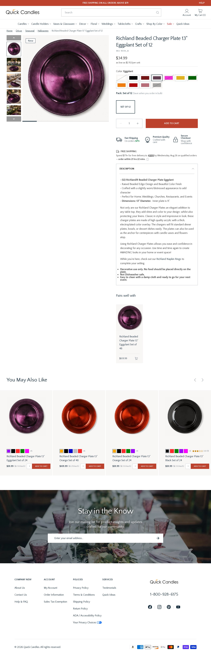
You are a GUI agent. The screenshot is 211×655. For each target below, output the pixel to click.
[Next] (202, 380)
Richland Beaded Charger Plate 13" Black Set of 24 (184, 458)
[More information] (147, 159)
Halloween (43, 31)
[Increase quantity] (137, 123)
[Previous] (195, 380)
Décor (19, 31)
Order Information (54, 594)
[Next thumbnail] (14, 119)
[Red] (133, 85)
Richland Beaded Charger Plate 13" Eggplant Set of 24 (26, 458)
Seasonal (29, 31)
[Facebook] (150, 607)
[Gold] (180, 78)
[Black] (133, 78)
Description (127, 168)
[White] (121, 78)
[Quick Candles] (22, 12)
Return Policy (80, 608)
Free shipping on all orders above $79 (106, 3)
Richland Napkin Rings (168, 259)
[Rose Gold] (145, 85)
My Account (50, 587)
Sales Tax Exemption (55, 601)
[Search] (157, 12)
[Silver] (156, 85)
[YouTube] (178, 607)
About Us (20, 587)
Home (10, 31)
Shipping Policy (81, 601)
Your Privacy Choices (84, 622)
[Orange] (121, 85)
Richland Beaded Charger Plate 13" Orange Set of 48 (79, 458)
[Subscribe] (158, 538)
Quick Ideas (108, 594)
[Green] (192, 78)
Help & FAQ (21, 601)
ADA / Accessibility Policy (87, 615)
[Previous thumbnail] (14, 37)
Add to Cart (171, 123)
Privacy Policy (81, 587)
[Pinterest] (169, 607)
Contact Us (21, 594)
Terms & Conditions (84, 594)
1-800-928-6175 (164, 594)
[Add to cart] (136, 358)
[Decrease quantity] (121, 123)
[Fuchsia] (168, 78)
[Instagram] (159, 607)
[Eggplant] (156, 78)
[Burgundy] (145, 78)
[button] (23, 24)
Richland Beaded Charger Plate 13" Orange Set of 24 (131, 458)
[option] (9, 451)
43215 (151, 155)
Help (201, 3)
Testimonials (109, 587)
